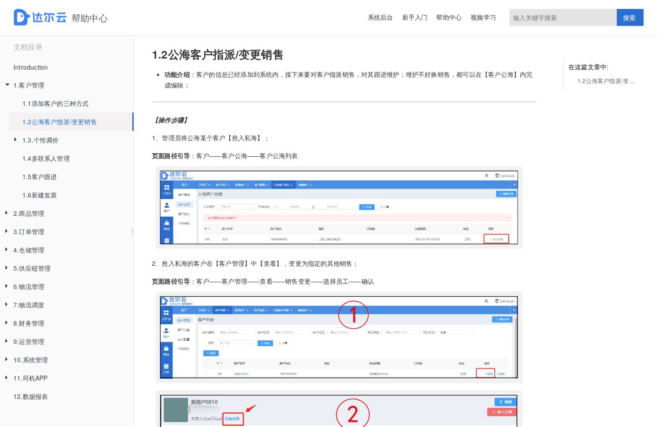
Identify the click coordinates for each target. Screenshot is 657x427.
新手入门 (415, 17)
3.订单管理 (28, 231)
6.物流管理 (28, 286)
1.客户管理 (28, 84)
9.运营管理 (28, 341)
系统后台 (380, 17)
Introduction (30, 67)
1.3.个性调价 (40, 139)
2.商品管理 (28, 213)
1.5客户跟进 (39, 176)
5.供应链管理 (32, 268)
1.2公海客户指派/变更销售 (59, 121)
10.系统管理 (30, 359)
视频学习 (483, 17)
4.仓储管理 (28, 249)
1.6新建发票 (39, 194)
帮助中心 (449, 17)
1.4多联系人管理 (46, 158)
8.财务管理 (28, 322)
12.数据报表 (30, 396)
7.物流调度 (28, 304)
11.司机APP (30, 377)
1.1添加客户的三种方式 (55, 103)
